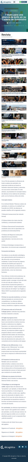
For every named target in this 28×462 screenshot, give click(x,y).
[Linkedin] (22, 2)
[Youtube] (24, 2)
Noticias (14, 10)
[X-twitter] (26, 2)
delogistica (18, 436)
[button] (14, 2)
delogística (19, 428)
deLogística (19, 432)
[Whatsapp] (20, 2)
